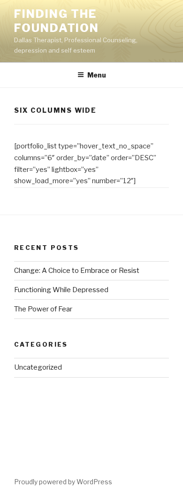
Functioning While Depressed (61, 290)
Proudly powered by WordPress (63, 482)
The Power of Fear (43, 309)
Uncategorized (38, 367)
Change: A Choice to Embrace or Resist (76, 270)
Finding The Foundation (56, 21)
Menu (96, 75)
